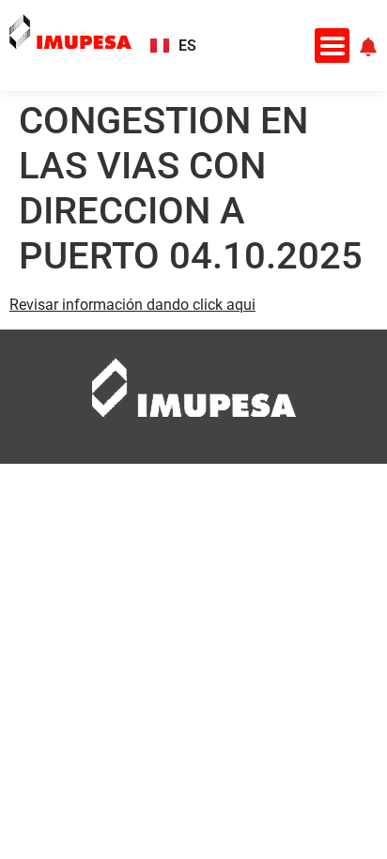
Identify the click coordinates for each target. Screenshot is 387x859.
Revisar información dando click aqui (132, 305)
